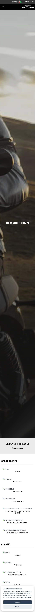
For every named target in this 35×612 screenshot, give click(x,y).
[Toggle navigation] (3, 6)
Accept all (17, 602)
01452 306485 (29, 2)
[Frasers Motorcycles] (17, 1)
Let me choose (26, 597)
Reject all (17, 606)
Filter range (18, 448)
